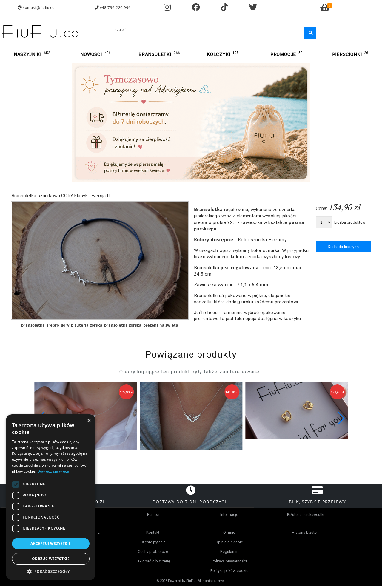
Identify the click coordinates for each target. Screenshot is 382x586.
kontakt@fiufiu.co (39, 7)
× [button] (89, 421)
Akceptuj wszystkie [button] (50, 543)
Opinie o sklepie (229, 542)
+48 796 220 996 (115, 7)
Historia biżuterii (306, 532)
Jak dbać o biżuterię (152, 561)
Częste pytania (153, 542)
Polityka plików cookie (229, 570)
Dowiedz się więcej (53, 471)
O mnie (229, 532)
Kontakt (152, 532)
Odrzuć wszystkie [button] (51, 558)
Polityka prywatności (229, 561)
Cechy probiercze (153, 551)
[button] (341, 418)
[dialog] (51, 497)
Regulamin (229, 551)
